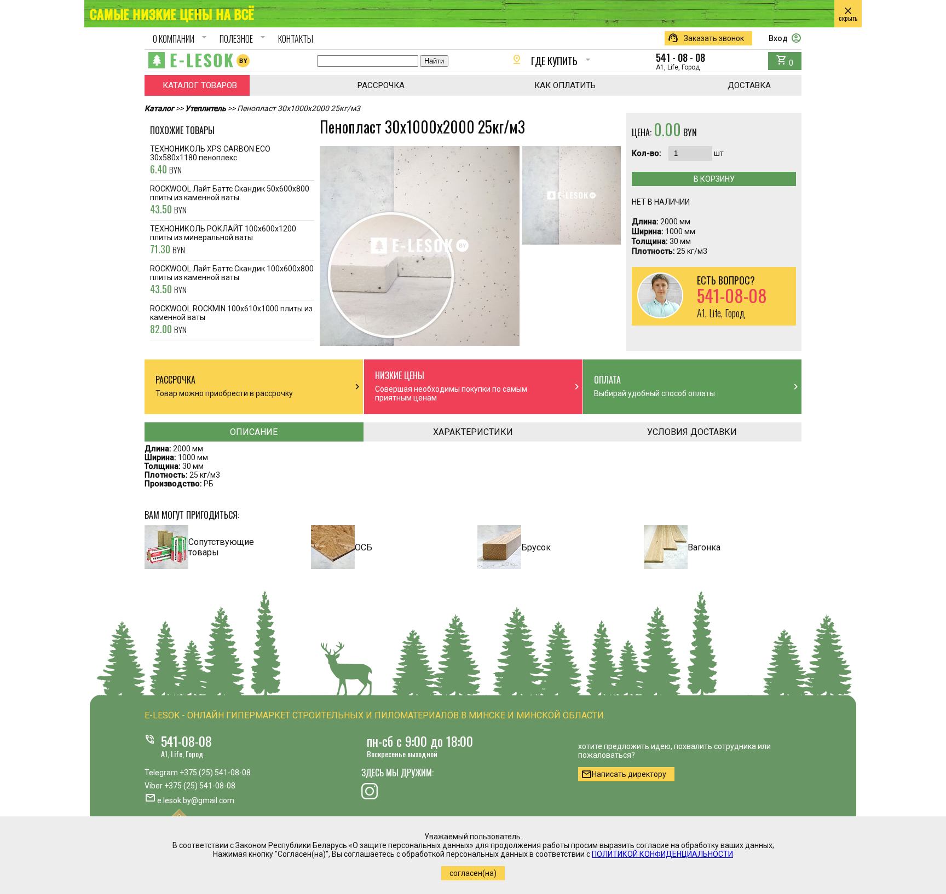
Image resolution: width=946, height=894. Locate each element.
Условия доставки (692, 432)
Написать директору (623, 774)
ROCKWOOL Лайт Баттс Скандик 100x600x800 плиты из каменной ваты (232, 280)
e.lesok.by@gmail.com (195, 800)
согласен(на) (473, 873)
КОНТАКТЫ (295, 38)
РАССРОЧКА (381, 85)
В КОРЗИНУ (714, 179)
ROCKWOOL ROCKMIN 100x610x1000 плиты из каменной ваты (231, 320)
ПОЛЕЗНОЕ (244, 38)
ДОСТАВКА (749, 85)
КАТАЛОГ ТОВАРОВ (200, 85)
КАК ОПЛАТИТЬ (565, 85)
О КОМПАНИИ (181, 38)
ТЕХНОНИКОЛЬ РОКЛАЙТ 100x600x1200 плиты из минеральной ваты (223, 240)
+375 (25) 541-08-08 (215, 772)
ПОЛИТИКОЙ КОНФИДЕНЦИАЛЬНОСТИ (662, 854)
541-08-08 (186, 741)
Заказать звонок (705, 38)
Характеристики (473, 432)
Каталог (159, 108)
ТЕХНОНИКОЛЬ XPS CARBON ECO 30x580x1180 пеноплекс (210, 160)
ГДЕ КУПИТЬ (552, 61)
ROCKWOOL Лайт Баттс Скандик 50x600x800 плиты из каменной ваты (229, 200)
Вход (785, 38)
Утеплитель (205, 108)
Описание (254, 432)
